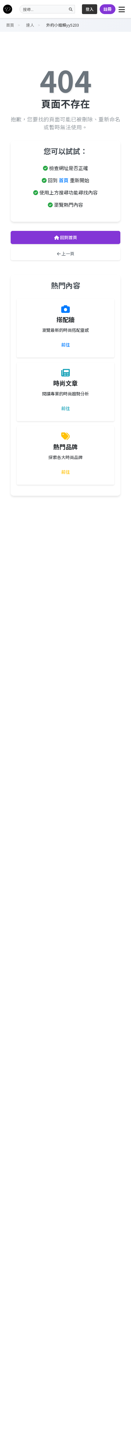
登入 (90, 9)
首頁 (64, 180)
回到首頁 (68, 237)
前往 (65, 345)
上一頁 (67, 253)
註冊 (108, 9)
